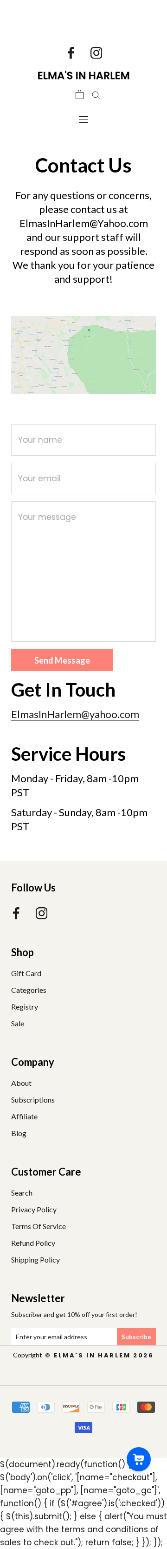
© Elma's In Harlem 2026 (98, 1355)
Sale (17, 1023)
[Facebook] (71, 52)
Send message (62, 660)
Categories (28, 989)
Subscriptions (33, 1099)
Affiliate (24, 1116)
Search (21, 1192)
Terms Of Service (38, 1226)
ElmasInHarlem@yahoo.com (75, 714)
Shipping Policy (35, 1259)
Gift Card (26, 973)
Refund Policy (33, 1242)
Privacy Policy (34, 1209)
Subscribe (136, 1337)
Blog (18, 1133)
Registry (24, 1006)
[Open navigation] (83, 119)
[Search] (96, 94)
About (21, 1082)
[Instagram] (96, 52)
